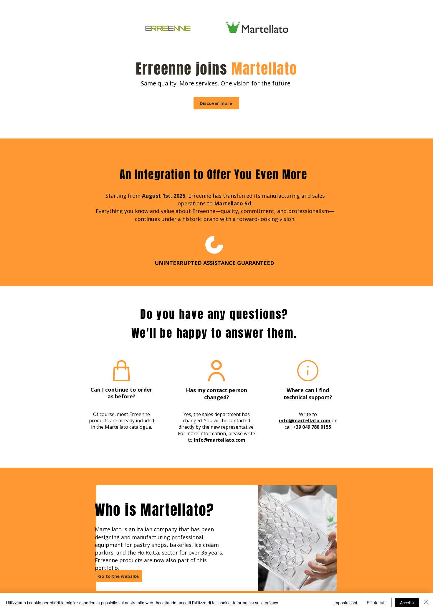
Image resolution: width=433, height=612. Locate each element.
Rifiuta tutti (376, 603)
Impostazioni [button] (345, 603)
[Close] (425, 602)
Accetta (407, 603)
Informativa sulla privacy (255, 603)
